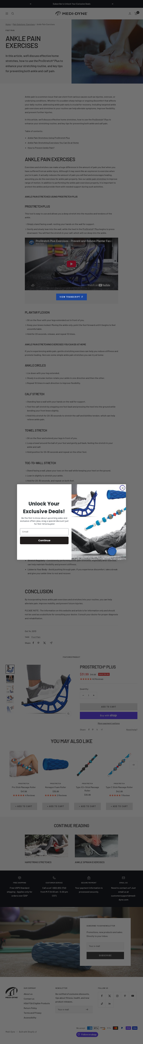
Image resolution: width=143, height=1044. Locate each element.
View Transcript (73, 297)
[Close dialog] (122, 487)
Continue (44, 540)
